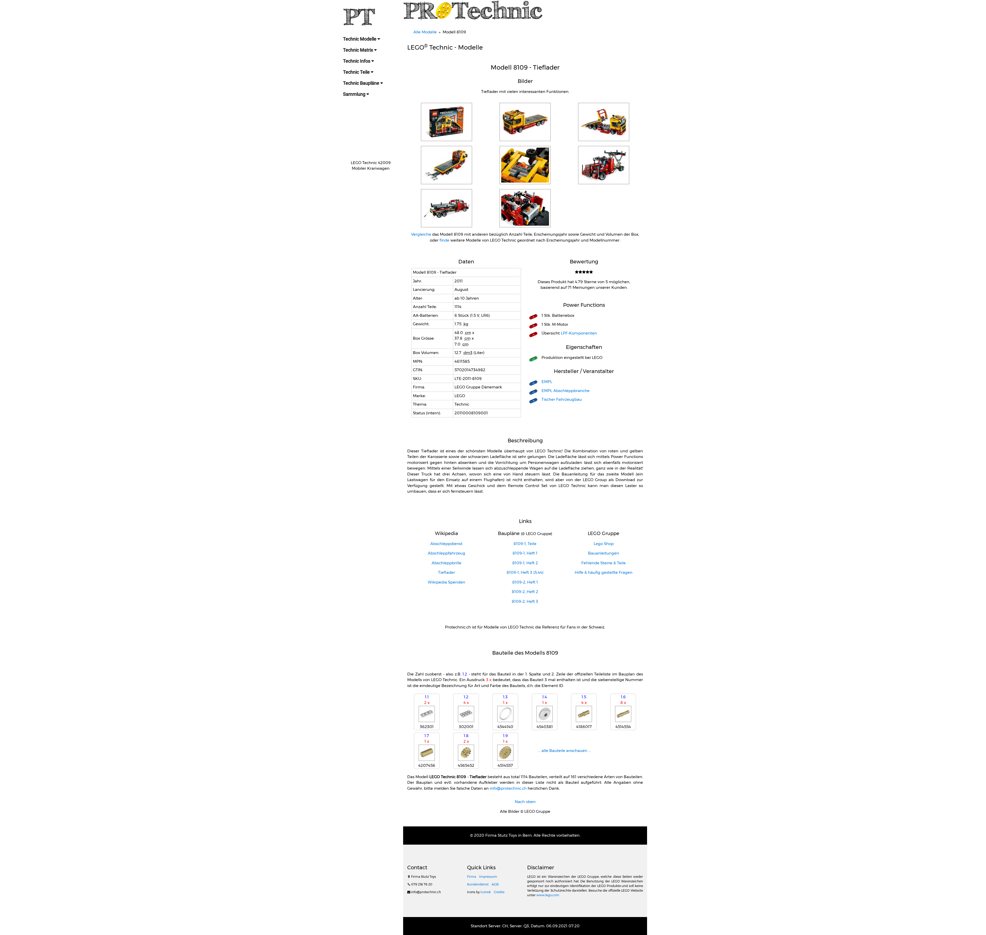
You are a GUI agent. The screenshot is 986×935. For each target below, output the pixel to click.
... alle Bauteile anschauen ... (564, 750)
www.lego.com (547, 895)
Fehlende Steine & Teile (603, 562)
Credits (499, 892)
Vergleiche (421, 234)
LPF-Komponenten (579, 333)
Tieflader (446, 572)
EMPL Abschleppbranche (566, 390)
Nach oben (525, 801)
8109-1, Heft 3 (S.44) (525, 572)
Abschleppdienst (446, 543)
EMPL (547, 381)
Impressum (488, 877)
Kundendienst (478, 884)
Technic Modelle (360, 39)
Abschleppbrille (446, 562)
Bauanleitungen (603, 553)
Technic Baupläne (361, 83)
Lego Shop (604, 543)
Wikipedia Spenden (446, 582)
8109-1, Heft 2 (525, 562)
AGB (495, 884)
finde (444, 240)
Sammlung (354, 94)
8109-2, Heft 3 (525, 601)
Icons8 (485, 892)
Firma (471, 877)
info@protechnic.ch (508, 788)
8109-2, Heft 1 (525, 582)
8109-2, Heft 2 (525, 591)
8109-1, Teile (525, 543)
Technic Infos (357, 61)
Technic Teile (357, 72)
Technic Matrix (358, 50)
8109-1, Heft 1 (525, 553)
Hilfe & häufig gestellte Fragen (603, 572)
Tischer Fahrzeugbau (562, 399)
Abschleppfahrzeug (446, 553)
